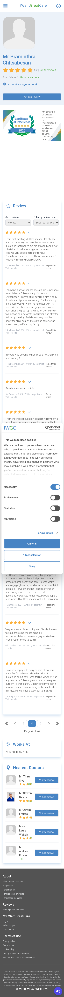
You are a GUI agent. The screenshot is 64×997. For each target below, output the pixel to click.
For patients (8, 885)
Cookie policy (8, 949)
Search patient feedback (13, 909)
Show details (45, 532)
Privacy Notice (9, 941)
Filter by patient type (44, 217)
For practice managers (13, 898)
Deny (32, 566)
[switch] (55, 497)
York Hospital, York (16, 751)
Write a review (32, 96)
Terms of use (8, 945)
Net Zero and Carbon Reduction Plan (19, 958)
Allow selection (32, 554)
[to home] (32, 5)
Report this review (51, 266)
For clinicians (9, 890)
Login (5, 921)
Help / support (9, 925)
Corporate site (9, 929)
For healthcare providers (13, 894)
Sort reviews (12, 217)
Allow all (32, 543)
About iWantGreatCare (13, 881)
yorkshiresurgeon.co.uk (22, 84)
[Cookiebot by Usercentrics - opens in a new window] (45, 428)
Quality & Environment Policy (16, 953)
